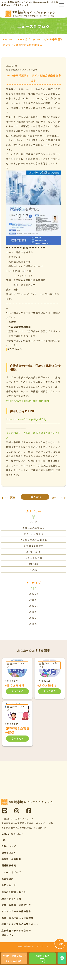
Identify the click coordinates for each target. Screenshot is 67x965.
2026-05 (33, 611)
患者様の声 (7, 878)
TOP (4, 839)
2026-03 (33, 623)
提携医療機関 (8, 865)
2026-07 (33, 599)
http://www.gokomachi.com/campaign (28, 400)
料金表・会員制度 (11, 859)
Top (5, 39)
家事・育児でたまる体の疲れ (17, 917)
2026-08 (33, 593)
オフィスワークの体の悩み (16, 911)
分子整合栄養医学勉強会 (33, 540)
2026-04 (33, 617)
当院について (8, 846)
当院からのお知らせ (33, 528)
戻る (13, 497)
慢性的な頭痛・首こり (13, 892)
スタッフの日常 (33, 558)
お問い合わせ (8, 885)
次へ (54, 497)
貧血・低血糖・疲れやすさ (16, 905)
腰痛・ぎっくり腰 (11, 898)
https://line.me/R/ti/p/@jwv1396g (26, 419)
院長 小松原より (33, 534)
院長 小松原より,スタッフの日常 (21, 69)
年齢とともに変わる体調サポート (19, 924)
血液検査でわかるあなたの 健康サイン (16, 933)
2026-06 (33, 605)
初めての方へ (8, 852)
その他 (33, 570)
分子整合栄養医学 (33, 546)
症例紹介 (33, 564)
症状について (33, 552)
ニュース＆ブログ (24, 39)
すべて (33, 522)
